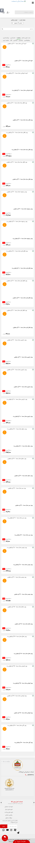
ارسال (3, 826)
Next (1, 802)
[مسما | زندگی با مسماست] (13, 4)
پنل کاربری (8, 13)
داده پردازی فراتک (12, 841)
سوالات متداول (8, 818)
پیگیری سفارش (8, 815)
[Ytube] (7, 830)
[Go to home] (22, 20)
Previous (34, 802)
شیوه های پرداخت (9, 812)
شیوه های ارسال (8, 809)
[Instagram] (11, 830)
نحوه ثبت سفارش (9, 807)
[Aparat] (15, 830)
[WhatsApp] (3, 830)
